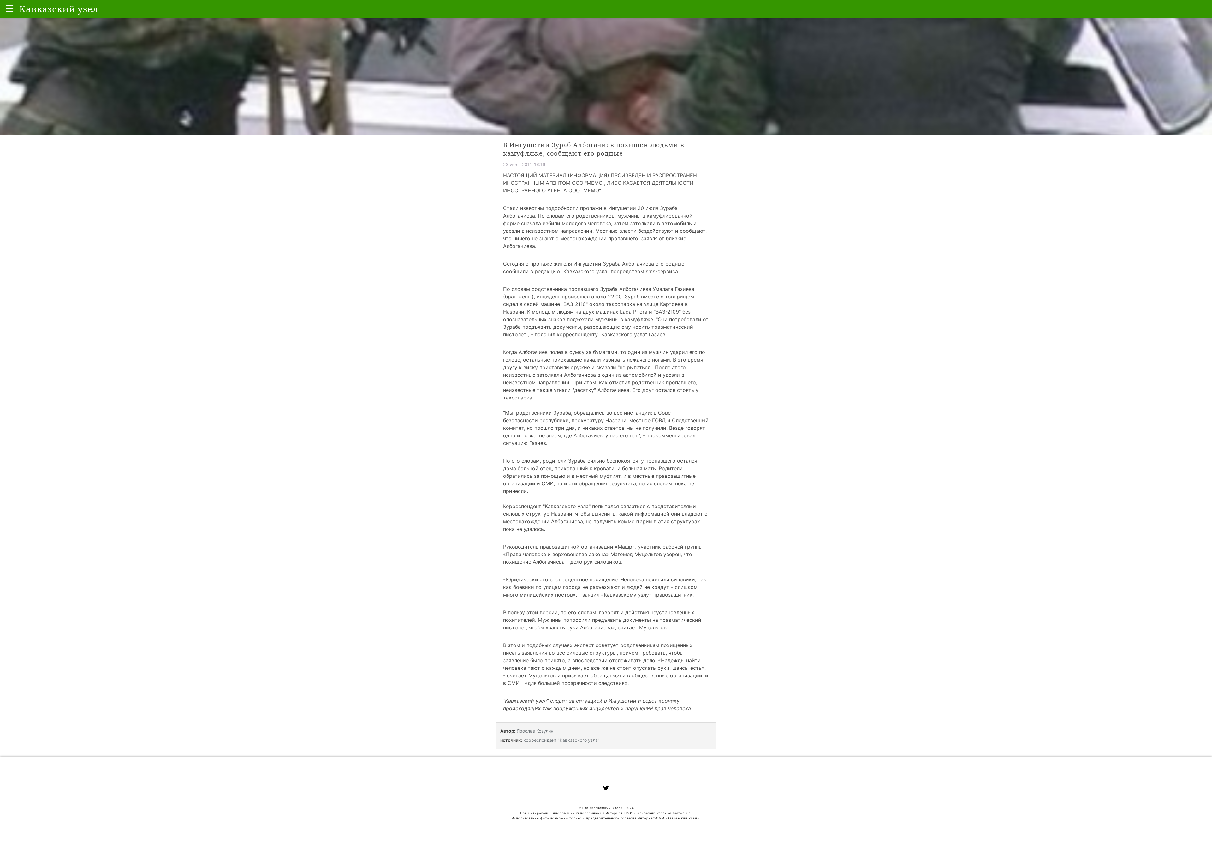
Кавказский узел (526, 701)
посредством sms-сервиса (644, 271)
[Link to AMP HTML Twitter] (606, 788)
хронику (669, 701)
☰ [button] (9, 9)
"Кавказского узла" (585, 271)
